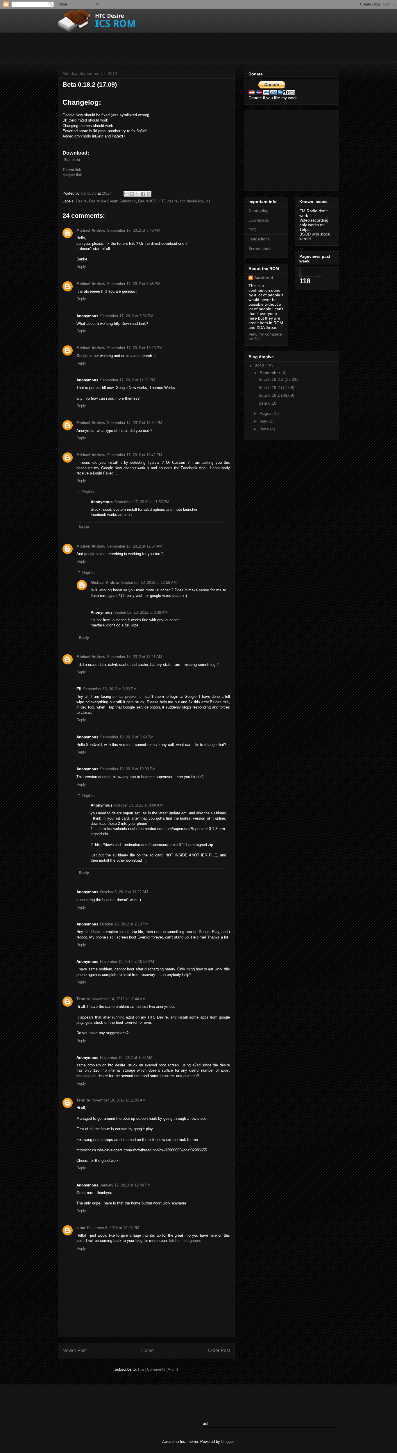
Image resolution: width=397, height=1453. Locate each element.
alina (80, 1228)
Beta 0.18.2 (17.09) (276, 387)
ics (207, 201)
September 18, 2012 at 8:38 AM (141, 612)
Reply (81, 266)
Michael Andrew (90, 230)
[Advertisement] (163, 45)
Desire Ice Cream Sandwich (112, 201)
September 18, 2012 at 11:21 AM (134, 657)
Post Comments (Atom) (158, 1369)
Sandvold (89, 193)
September (270, 372)
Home (147, 1350)
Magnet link (72, 175)
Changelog (258, 210)
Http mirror (71, 159)
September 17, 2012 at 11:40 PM (134, 423)
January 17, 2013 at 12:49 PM (125, 1185)
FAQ (252, 229)
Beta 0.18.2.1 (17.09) (278, 379)
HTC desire (168, 201)
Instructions (259, 239)
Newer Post (74, 1350)
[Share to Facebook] (143, 194)
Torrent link (71, 170)
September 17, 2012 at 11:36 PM (127, 380)
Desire (81, 201)
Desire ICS (147, 201)
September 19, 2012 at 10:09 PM (127, 769)
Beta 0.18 (267, 403)
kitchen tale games (185, 1240)
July (264, 421)
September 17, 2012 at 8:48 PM (133, 284)
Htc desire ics (191, 201)
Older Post (219, 1350)
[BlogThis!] (132, 194)
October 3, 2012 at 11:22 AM (124, 892)
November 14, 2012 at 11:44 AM (119, 999)
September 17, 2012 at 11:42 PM (134, 455)
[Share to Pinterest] (148, 194)
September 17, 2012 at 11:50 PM (141, 502)
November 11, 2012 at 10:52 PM (127, 961)
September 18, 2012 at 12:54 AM (134, 546)
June (265, 429)
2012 (260, 365)
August (267, 413)
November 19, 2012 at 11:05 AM (119, 1100)
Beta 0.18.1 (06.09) (276, 395)
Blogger (227, 1441)
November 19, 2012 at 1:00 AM (126, 1057)
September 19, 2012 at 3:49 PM (126, 737)
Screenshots (259, 248)
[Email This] (126, 194)
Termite (83, 999)
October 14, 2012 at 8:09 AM (138, 805)
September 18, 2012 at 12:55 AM (149, 582)
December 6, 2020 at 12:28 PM (113, 1228)
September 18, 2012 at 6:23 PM (110, 689)
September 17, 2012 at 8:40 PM (133, 230)
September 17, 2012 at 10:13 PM (134, 348)
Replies (88, 492)
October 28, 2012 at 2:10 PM (124, 924)
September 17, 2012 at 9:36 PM (126, 316)
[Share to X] (137, 194)
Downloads (258, 220)
